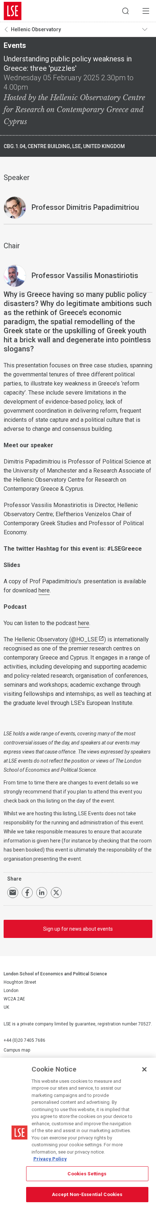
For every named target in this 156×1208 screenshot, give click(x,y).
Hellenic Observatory (36, 29)
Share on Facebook (27, 892)
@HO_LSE (84, 639)
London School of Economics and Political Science (13, 11)
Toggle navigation (147, 29)
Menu (146, 11)
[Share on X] (56, 892)
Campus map (17, 1050)
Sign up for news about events (78, 929)
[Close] (144, 1069)
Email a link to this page (12, 892)
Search (125, 11)
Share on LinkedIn (41, 892)
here (44, 590)
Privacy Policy (50, 1159)
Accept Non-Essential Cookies (87, 1194)
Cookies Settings (86, 1173)
